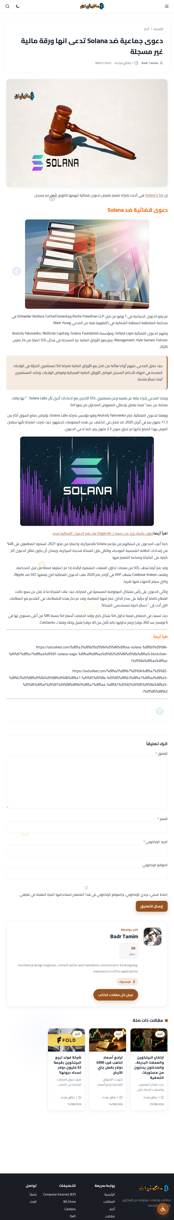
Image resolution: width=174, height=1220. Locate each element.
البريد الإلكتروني (155, 841)
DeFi (73, 1216)
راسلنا (32, 1194)
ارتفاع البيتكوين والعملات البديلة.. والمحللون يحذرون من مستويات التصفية (149, 1067)
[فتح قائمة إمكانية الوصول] (163, 1209)
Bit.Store (69, 1202)
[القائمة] (166, 6)
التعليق (162, 753)
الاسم (162, 819)
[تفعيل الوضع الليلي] (17, 6)
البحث (33, 1202)
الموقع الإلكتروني (155, 865)
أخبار (146, 29)
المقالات (109, 1202)
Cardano (70, 1209)
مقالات (110, 1216)
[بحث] (7, 6)
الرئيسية (158, 29)
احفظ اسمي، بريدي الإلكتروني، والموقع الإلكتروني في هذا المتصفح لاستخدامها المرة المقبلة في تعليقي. (93, 894)
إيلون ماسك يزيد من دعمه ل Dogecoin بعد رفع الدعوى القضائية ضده (103, 533)
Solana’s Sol (154, 195)
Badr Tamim (150, 63)
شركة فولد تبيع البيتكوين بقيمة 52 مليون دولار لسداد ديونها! (67, 1065)
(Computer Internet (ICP (59, 1194)
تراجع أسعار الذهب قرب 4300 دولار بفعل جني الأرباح (109, 1065)
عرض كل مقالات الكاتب (115, 995)
